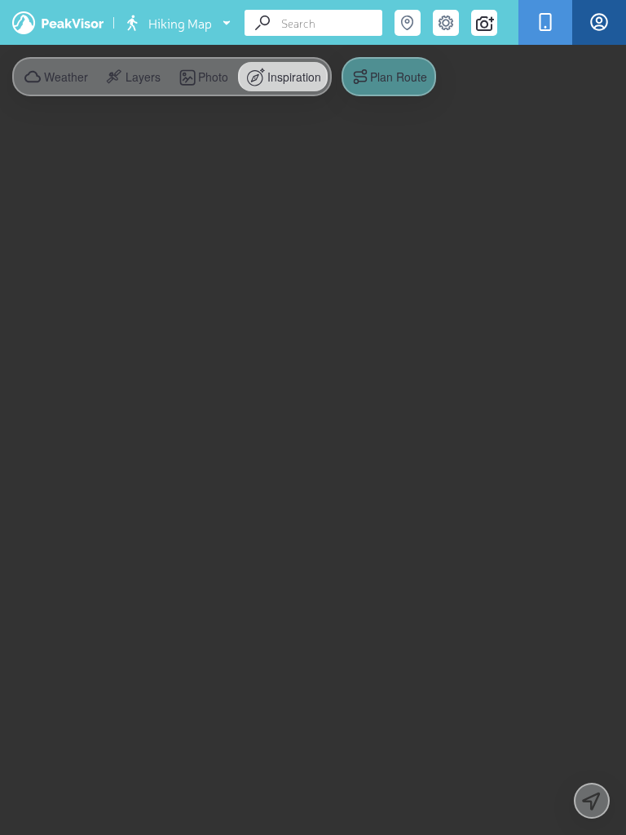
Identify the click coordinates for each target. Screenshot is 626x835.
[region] (313, 417)
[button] (131, 76)
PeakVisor (58, 22)
